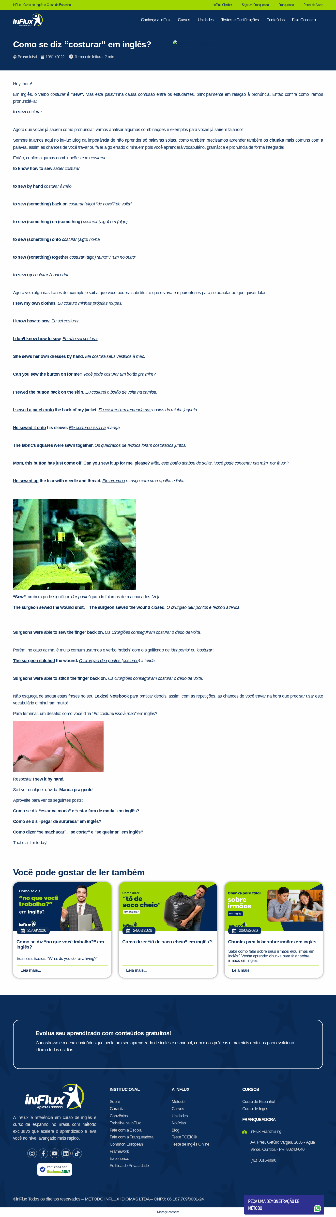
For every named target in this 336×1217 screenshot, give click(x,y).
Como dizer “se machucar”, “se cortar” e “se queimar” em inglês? (78, 832)
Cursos (184, 19)
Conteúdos (275, 19)
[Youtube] (54, 1153)
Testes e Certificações (240, 19)
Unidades (206, 19)
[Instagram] (32, 1153)
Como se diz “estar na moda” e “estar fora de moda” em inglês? (76, 810)
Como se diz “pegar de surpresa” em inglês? (57, 821)
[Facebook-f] (43, 1153)
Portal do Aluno (313, 5)
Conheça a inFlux (155, 19)
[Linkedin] (66, 1153)
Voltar (260, 1196)
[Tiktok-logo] (77, 1153)
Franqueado (286, 5)
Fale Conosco (304, 19)
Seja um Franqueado (255, 5)
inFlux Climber (223, 5)
